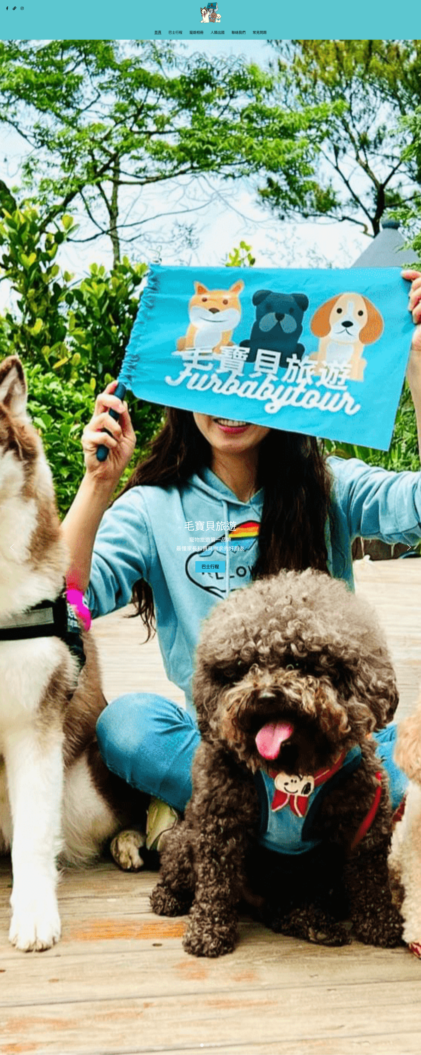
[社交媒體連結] (7, 8)
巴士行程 (210, 566)
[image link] (210, 13)
